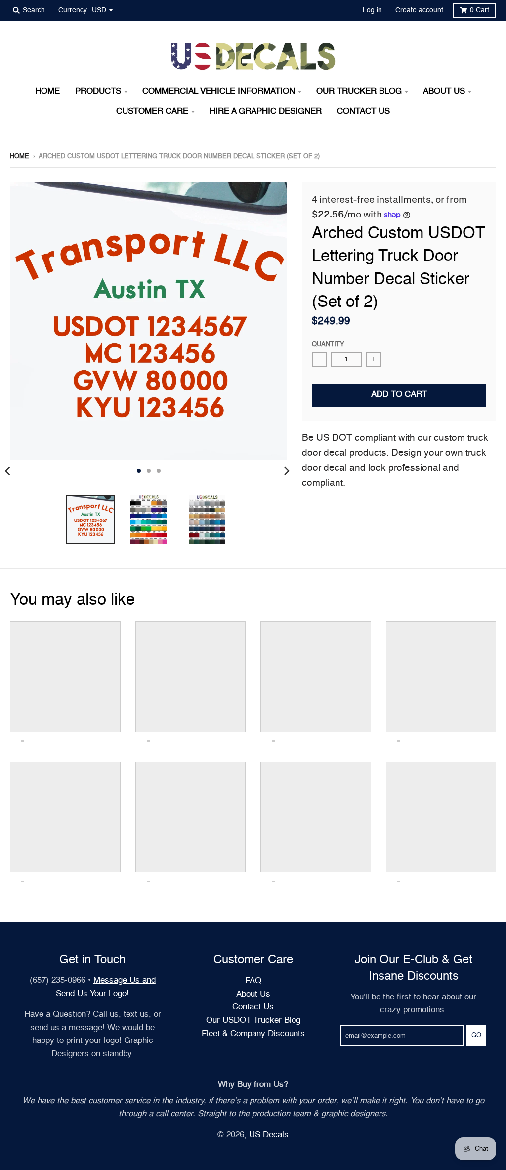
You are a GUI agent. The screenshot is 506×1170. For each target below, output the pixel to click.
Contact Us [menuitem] (363, 111)
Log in (372, 10)
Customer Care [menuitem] (152, 111)
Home (19, 156)
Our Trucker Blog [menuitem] (359, 91)
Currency (72, 10)
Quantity (328, 344)
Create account (419, 10)
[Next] (286, 470)
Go (476, 1035)
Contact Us (253, 1007)
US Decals (269, 1135)
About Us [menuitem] (444, 91)
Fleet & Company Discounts (253, 1034)
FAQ (253, 981)
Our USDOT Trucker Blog (253, 1020)
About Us (253, 994)
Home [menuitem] (47, 91)
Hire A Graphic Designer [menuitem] (266, 111)
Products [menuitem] (98, 91)
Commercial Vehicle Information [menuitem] (218, 91)
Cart (479, 10)
